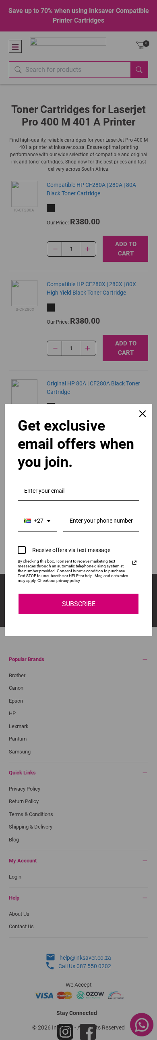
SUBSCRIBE (78, 604)
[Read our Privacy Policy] (134, 562)
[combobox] (37, 521)
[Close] (142, 413)
